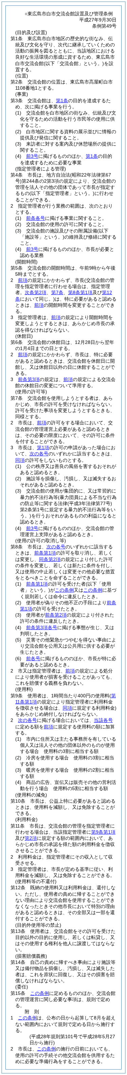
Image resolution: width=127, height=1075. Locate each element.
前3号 (32, 156)
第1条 (62, 100)
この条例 (64, 590)
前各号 (33, 658)
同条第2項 (50, 559)
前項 (22, 280)
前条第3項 (29, 379)
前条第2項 (56, 615)
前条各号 (35, 218)
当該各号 (103, 720)
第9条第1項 (103, 832)
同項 (20, 460)
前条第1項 (45, 553)
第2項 (31, 838)
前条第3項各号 (41, 627)
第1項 (43, 447)
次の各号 (38, 453)
